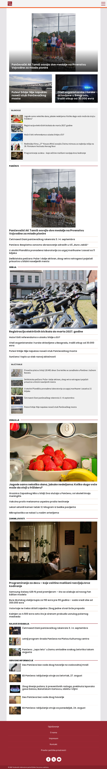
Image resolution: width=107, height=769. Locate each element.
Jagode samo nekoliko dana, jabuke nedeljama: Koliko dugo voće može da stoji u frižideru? (59, 117)
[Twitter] (53, 759)
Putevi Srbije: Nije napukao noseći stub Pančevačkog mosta (50, 407)
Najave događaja (19, 623)
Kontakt (53, 744)
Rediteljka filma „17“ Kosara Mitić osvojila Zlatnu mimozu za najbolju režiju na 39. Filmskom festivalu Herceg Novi (59, 145)
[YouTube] (58, 759)
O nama (53, 732)
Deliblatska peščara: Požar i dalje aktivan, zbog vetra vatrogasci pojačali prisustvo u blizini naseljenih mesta (56, 380)
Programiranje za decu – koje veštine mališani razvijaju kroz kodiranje (55, 153)
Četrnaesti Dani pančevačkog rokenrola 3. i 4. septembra (49, 398)
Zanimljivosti (17, 518)
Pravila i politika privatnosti (53, 750)
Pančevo (14, 166)
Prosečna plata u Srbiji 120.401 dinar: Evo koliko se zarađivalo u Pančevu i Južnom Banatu (60, 371)
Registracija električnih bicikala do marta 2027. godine (48, 125)
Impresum (53, 738)
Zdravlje (14, 420)
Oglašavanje (53, 726)
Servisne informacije (21, 660)
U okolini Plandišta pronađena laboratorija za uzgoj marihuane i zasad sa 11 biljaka (58, 389)
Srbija (12, 267)
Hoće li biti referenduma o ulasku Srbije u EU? (44, 134)
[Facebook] (48, 759)
